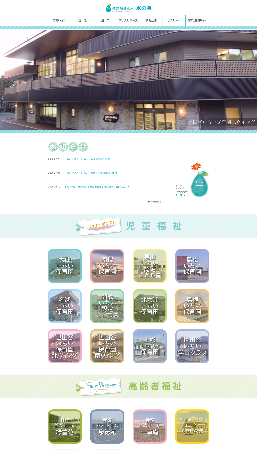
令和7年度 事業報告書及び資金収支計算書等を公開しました (97, 187)
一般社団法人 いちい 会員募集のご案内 (87, 159)
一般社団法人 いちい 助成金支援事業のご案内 (91, 173)
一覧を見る (156, 201)
